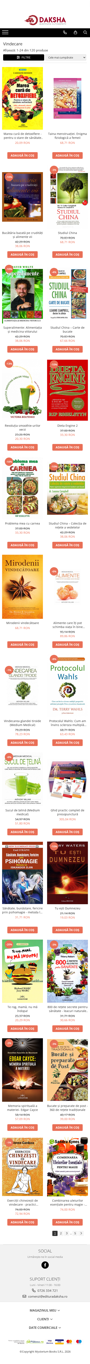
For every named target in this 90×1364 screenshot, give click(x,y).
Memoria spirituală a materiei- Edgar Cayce (22, 1108)
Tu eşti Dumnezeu (67, 908)
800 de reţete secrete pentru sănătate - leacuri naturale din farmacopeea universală (68, 1009)
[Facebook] (45, 1265)
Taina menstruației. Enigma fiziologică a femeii (67, 136)
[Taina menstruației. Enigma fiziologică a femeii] (67, 98)
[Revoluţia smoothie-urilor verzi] (22, 390)
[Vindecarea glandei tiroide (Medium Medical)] (22, 685)
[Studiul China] (67, 197)
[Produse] (5, 33)
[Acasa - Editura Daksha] (45, 20)
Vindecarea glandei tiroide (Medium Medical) (22, 723)
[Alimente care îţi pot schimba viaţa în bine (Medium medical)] (67, 587)
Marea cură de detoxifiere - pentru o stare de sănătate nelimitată (23, 136)
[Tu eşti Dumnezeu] (67, 873)
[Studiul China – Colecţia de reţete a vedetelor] (67, 488)
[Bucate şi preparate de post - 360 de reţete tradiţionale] (67, 1070)
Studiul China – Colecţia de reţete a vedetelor (67, 525)
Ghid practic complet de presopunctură (67, 812)
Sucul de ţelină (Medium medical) (22, 812)
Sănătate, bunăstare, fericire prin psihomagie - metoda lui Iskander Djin (22, 910)
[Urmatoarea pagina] (81, 1233)
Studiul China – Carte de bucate (67, 329)
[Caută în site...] (85, 32)
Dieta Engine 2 (67, 426)
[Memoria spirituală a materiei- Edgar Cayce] (22, 1070)
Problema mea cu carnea (22, 523)
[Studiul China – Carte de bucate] (67, 293)
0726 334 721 (47, 1290)
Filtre (25, 57)
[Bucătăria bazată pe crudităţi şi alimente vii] (22, 197)
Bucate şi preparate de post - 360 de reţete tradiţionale (67, 1108)
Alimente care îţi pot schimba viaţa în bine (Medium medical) (68, 625)
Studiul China (67, 233)
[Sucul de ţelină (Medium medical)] (22, 779)
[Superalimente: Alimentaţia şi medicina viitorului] (22, 294)
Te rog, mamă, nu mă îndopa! (22, 1009)
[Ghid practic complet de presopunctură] (67, 779)
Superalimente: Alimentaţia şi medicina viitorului (22, 329)
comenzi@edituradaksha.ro (47, 1296)
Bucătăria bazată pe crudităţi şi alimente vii (22, 235)
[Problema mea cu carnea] (22, 488)
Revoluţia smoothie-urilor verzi (22, 427)
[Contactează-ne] (65, 32)
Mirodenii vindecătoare (22, 623)
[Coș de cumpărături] (75, 32)
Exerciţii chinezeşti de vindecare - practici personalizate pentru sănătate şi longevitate (22, 1202)
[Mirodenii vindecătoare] (22, 587)
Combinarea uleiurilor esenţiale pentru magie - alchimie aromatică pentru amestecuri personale (67, 1202)
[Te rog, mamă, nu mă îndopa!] (22, 971)
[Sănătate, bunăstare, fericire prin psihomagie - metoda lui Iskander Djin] (22, 873)
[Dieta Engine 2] (67, 390)
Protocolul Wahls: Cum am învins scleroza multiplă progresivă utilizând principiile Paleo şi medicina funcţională (67, 723)
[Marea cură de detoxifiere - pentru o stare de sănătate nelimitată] (22, 98)
